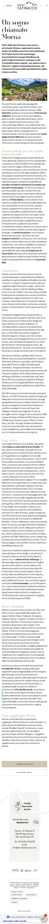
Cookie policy (16, 895)
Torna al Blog (24, 764)
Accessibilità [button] (26, 911)
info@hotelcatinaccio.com (24, 847)
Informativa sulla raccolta (14, 921)
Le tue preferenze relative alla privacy (26, 917)
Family (27, 803)
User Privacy (31, 895)
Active (27, 809)
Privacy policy (17, 892)
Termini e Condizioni (19, 898)
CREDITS (14, 902)
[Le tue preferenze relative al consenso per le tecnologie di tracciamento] (2, 693)
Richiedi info (24, 772)
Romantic (27, 806)
